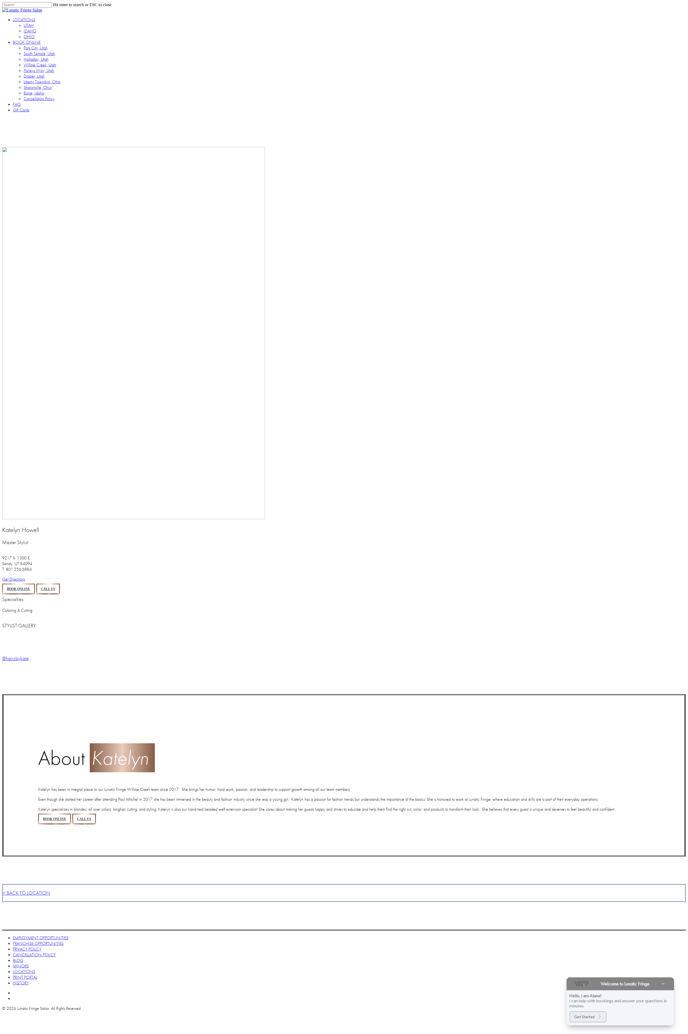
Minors (21, 966)
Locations (24, 971)
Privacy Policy (27, 949)
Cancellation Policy (34, 954)
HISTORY (20, 983)
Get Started (584, 1016)
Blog (18, 960)
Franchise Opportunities (38, 943)
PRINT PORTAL (25, 977)
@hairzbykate (15, 658)
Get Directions (13, 579)
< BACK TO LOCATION (26, 893)
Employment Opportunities (40, 938)
